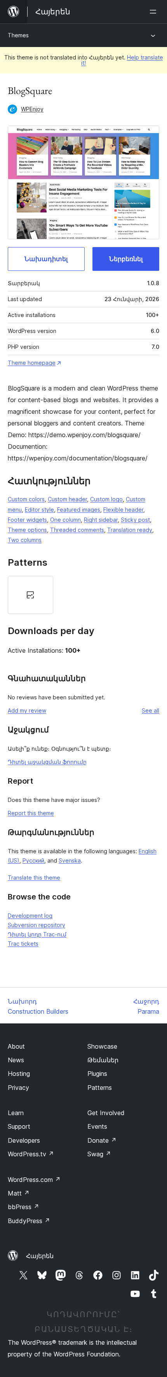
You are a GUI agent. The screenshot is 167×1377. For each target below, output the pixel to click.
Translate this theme (34, 877)
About (16, 1046)
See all (150, 710)
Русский (33, 860)
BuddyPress (29, 1221)
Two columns (25, 540)
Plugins (97, 1073)
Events (97, 1126)
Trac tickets (23, 943)
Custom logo (106, 499)
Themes (18, 35)
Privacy (18, 1087)
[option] (30, 595)
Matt (19, 1193)
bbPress (23, 1207)
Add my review (27, 710)
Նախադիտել (46, 259)
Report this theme (31, 813)
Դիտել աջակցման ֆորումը (47, 761)
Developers (24, 1140)
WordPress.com (34, 1180)
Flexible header (123, 509)
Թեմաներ (102, 1060)
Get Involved (106, 1113)
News (16, 1060)
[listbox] (83, 595)
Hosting (19, 1073)
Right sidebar (101, 519)
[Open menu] (154, 11)
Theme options (27, 529)
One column (65, 519)
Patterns (99, 1087)
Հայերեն (40, 1256)
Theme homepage (32, 362)
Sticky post (135, 519)
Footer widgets (27, 519)
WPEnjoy (32, 109)
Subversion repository (36, 925)
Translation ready (129, 529)
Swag (99, 1154)
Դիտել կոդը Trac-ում (37, 934)
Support (19, 1126)
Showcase (102, 1046)
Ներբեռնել (126, 259)
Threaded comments (77, 529)
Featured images (78, 509)
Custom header (67, 499)
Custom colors (26, 499)
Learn (16, 1113)
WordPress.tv (31, 1154)
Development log (30, 915)
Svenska (70, 860)
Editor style (39, 509)
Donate (102, 1140)
